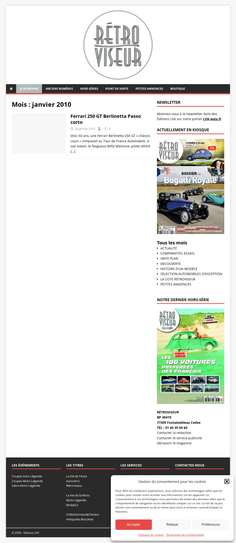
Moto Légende (76, 500)
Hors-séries (89, 89)
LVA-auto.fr (212, 119)
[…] (73, 151)
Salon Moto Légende (26, 486)
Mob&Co (72, 505)
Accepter (133, 524)
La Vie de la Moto (78, 495)
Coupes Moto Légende (27, 481)
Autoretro (73, 481)
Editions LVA (31, 533)
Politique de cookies (151, 535)
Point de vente (116, 89)
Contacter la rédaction (174, 432)
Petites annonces (149, 89)
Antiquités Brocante (79, 519)
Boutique (177, 89)
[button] (226, 481)
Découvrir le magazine (174, 443)
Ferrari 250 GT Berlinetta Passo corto (106, 119)
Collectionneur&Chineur (82, 514)
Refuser (172, 524)
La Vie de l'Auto (76, 476)
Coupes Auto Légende (27, 476)
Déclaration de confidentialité (185, 535)
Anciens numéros (59, 89)
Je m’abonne (29, 89)
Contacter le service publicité (179, 438)
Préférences (211, 524)
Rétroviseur (74, 486)
